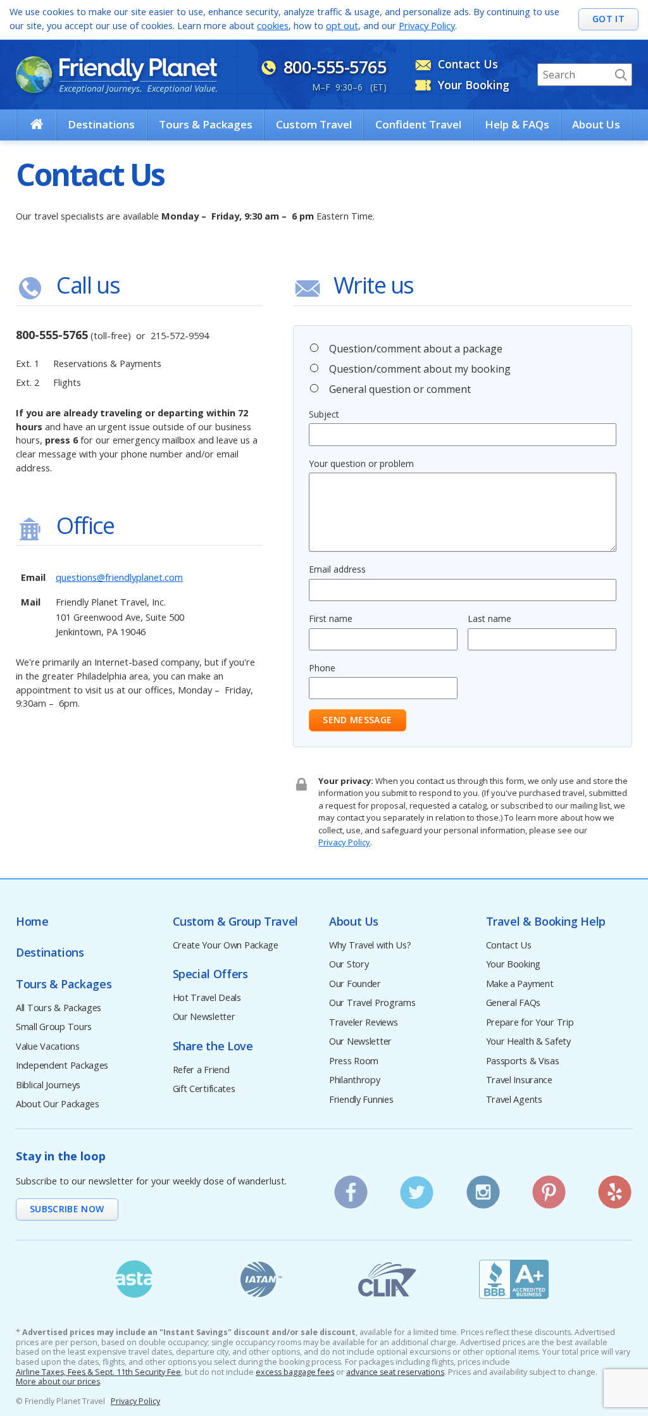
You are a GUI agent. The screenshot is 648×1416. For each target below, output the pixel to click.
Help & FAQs (517, 124)
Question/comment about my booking (420, 369)
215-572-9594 (180, 336)
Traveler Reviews (363, 1023)
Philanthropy (354, 1080)
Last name (489, 618)
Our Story (348, 964)
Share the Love (213, 1046)
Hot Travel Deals (207, 998)
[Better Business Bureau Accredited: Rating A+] (514, 1279)
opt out (342, 26)
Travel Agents (514, 1100)
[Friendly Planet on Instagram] (483, 1188)
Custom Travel (314, 124)
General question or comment (400, 389)
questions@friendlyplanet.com (119, 577)
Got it (608, 19)
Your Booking (513, 964)
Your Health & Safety (528, 1041)
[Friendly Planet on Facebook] (350, 1188)
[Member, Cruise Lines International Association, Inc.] (387, 1279)
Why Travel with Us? (370, 945)
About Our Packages (57, 1104)
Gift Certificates (204, 1089)
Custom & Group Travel (235, 921)
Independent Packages (62, 1066)
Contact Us (509, 945)
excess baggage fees (295, 1372)
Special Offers (210, 974)
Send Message (357, 720)
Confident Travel (418, 124)
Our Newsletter (204, 1017)
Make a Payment (520, 984)
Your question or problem (361, 463)
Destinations (101, 124)
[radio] (314, 348)
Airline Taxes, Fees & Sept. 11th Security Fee (98, 1372)
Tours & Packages (205, 124)
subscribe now (67, 1209)
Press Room (353, 1061)
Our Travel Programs (372, 1003)
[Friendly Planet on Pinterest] (549, 1188)
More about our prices (58, 1382)
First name (330, 618)
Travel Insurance (519, 1080)
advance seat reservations (395, 1372)
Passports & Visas (522, 1061)
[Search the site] (620, 74)
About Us (596, 124)
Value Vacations (48, 1047)
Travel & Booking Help (546, 921)
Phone (322, 668)
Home (32, 921)
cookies (273, 26)
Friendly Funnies (361, 1100)
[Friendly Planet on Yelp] (614, 1188)
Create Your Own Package (225, 945)
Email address (337, 569)
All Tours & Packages (58, 1008)
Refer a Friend (201, 1070)
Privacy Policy (427, 26)
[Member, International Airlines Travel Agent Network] (260, 1279)
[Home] (36, 124)
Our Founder (355, 984)
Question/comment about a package (415, 349)
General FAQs (513, 1003)
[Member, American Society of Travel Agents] (134, 1279)
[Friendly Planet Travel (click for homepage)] (116, 75)
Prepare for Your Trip (530, 1023)
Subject (324, 414)
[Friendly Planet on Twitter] (416, 1188)
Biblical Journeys (48, 1085)
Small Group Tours (54, 1027)
